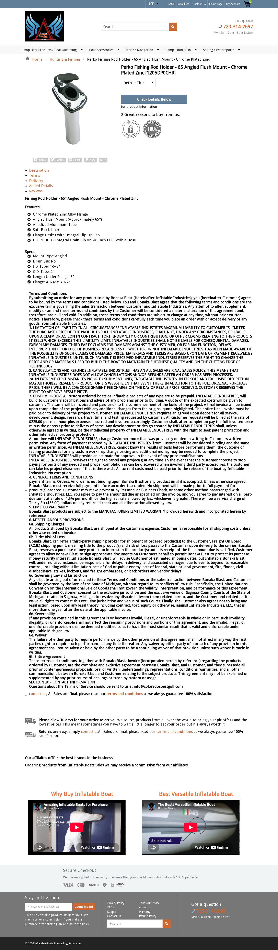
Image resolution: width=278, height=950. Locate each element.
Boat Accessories (101, 50)
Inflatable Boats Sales (47, 943)
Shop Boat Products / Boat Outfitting (50, 50)
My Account (233, 3)
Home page (216, 3)
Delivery (36, 181)
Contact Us (199, 3)
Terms (34, 175)
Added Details (41, 186)
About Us (183, 3)
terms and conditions (125, 694)
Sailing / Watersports (218, 50)
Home (37, 59)
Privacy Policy (115, 903)
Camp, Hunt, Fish (178, 50)
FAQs (171, 3)
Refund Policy (147, 916)
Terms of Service (149, 903)
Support (112, 911)
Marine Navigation (139, 50)
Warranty (144, 911)
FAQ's (110, 907)
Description (39, 170)
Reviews (36, 191)
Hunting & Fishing (65, 59)
